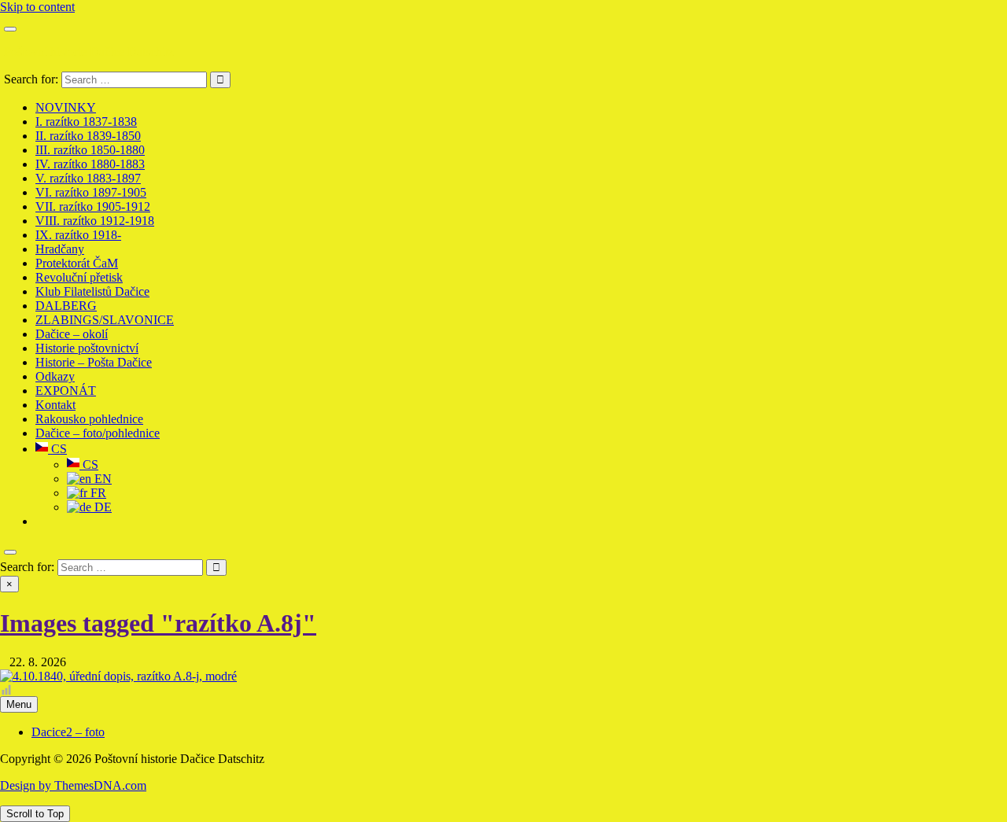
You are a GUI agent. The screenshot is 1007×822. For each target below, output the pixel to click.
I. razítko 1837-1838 (86, 121)
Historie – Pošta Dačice (93, 362)
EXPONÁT (65, 390)
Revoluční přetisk (79, 277)
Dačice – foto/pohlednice (97, 433)
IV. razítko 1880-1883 (90, 164)
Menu (18, 704)
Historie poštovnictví (86, 348)
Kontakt (55, 404)
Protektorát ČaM (76, 263)
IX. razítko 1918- (78, 234)
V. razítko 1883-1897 (88, 178)
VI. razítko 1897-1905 (90, 192)
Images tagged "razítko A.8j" (158, 623)
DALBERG (66, 305)
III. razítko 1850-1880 (90, 150)
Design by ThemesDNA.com (73, 785)
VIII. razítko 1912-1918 (94, 220)
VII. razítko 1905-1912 (92, 206)
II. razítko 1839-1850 (88, 135)
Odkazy (55, 376)
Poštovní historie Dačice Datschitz (89, 51)
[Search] (10, 552)
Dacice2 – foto (68, 732)
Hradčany (59, 249)
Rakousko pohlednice (89, 419)
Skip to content (37, 6)
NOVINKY (65, 107)
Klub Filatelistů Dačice (92, 291)
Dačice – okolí (71, 334)
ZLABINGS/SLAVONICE (104, 319)
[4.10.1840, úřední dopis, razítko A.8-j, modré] (118, 676)
